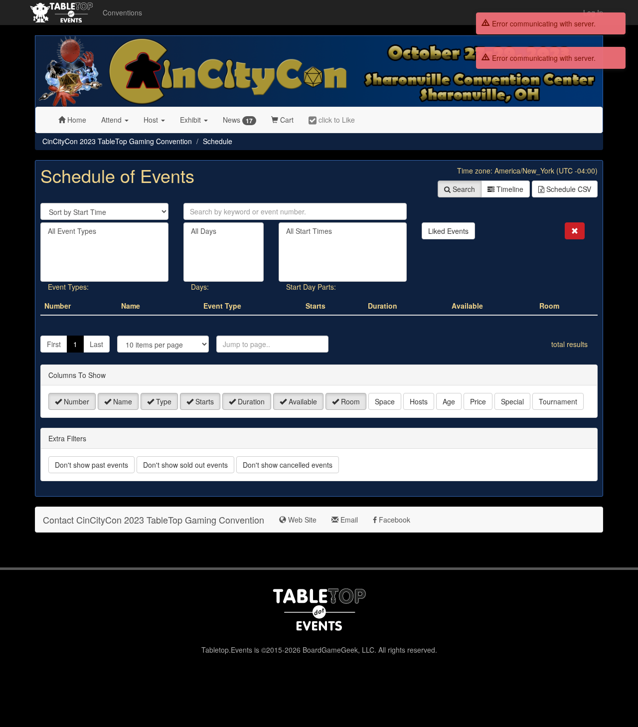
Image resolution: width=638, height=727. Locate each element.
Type (162, 401)
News (238, 120)
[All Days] (223, 231)
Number (75, 401)
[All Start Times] (342, 231)
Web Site (301, 520)
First (54, 344)
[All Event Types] (104, 231)
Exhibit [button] (191, 120)
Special (512, 401)
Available (302, 401)
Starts (203, 401)
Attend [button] (112, 120)
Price (478, 401)
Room (349, 401)
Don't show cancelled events (287, 465)
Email (348, 520)
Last (96, 344)
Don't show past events (91, 465)
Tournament (558, 401)
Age (449, 401)
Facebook (393, 520)
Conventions (122, 12)
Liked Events (448, 231)
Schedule (217, 141)
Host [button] (152, 120)
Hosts (419, 401)
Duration (250, 401)
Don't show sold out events (185, 465)
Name (121, 401)
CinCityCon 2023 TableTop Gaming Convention (117, 141)
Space (385, 401)
